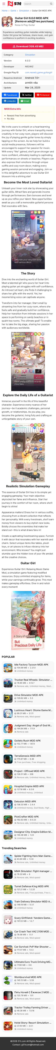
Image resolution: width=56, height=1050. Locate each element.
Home (4, 10)
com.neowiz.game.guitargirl (38, 72)
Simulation (24, 10)
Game (13, 10)
